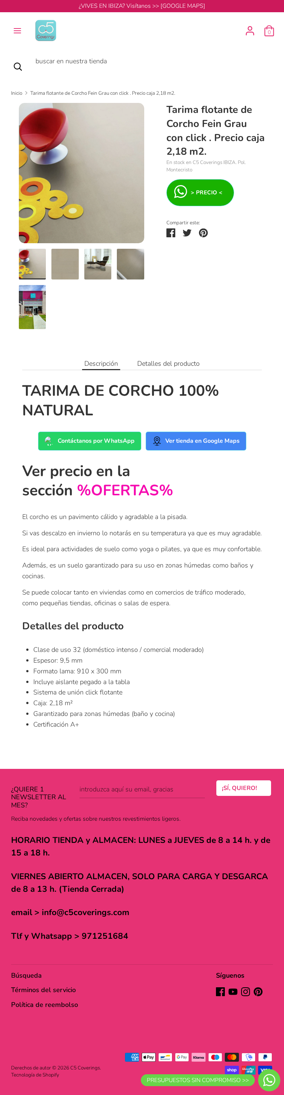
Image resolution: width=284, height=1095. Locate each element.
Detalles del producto (168, 363)
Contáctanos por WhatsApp (96, 441)
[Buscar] (35, 75)
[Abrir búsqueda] (18, 66)
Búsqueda (26, 975)
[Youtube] (233, 991)
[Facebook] (220, 991)
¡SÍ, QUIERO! (239, 788)
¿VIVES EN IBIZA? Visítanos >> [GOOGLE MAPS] (142, 6)
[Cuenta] (250, 28)
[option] (81, 176)
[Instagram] (245, 991)
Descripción (101, 363)
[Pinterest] (258, 991)
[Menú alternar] (17, 31)
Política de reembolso (44, 1004)
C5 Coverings (85, 1067)
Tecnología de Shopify (35, 1074)
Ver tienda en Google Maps (202, 441)
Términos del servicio (43, 989)
